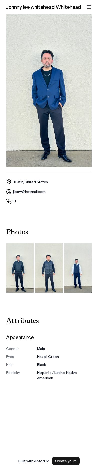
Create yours (66, 461)
